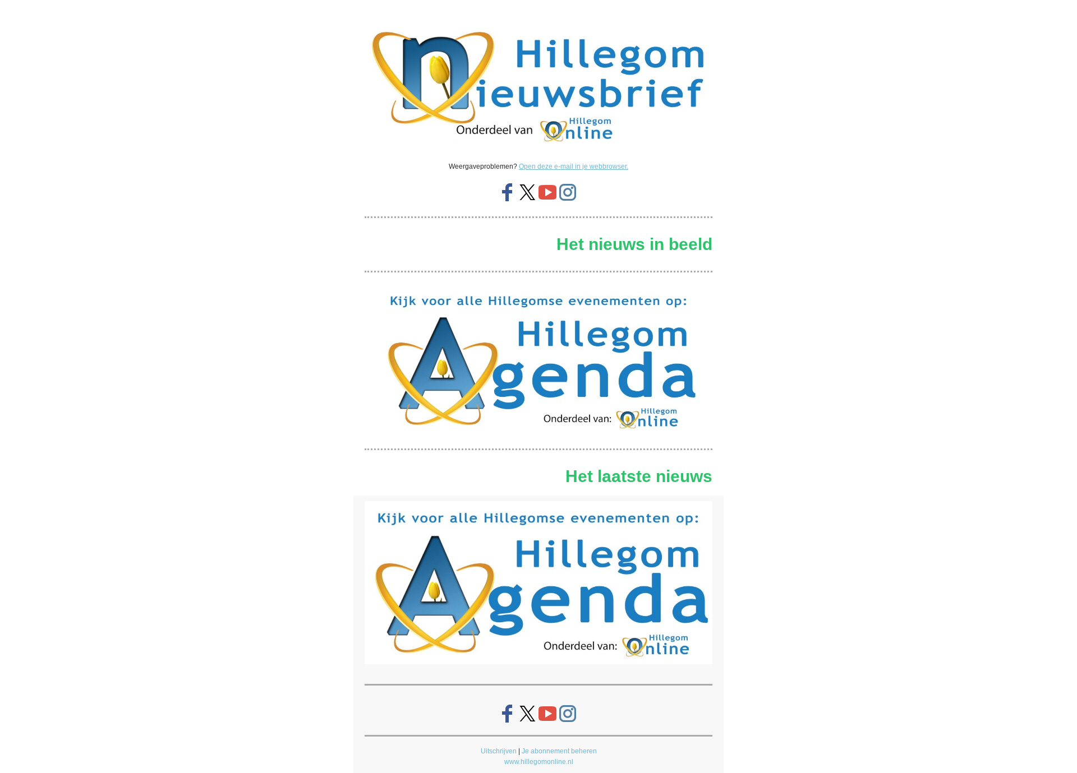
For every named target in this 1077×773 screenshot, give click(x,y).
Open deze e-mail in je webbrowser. (573, 166)
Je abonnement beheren (559, 751)
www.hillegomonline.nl (538, 762)
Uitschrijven (499, 751)
